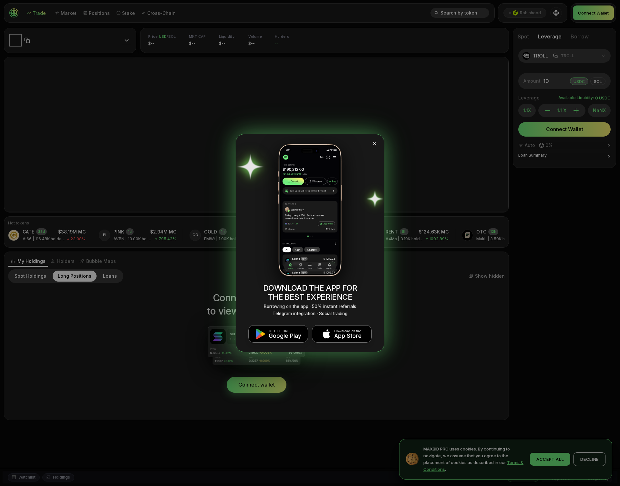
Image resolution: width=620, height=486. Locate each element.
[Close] (374, 144)
